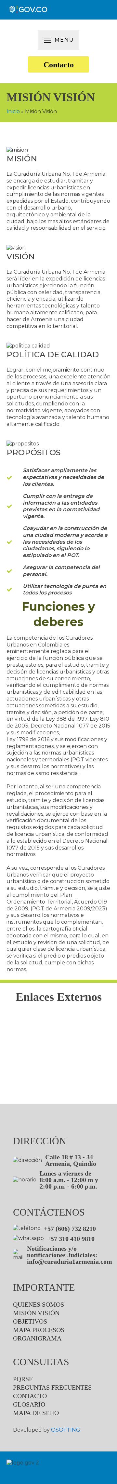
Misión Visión (36, 1312)
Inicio (13, 111)
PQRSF (22, 1378)
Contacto (59, 65)
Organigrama (37, 1338)
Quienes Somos (38, 1304)
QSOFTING (65, 1430)
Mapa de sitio (36, 1412)
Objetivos (30, 1321)
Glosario (29, 1404)
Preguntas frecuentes (52, 1387)
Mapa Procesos (38, 1329)
